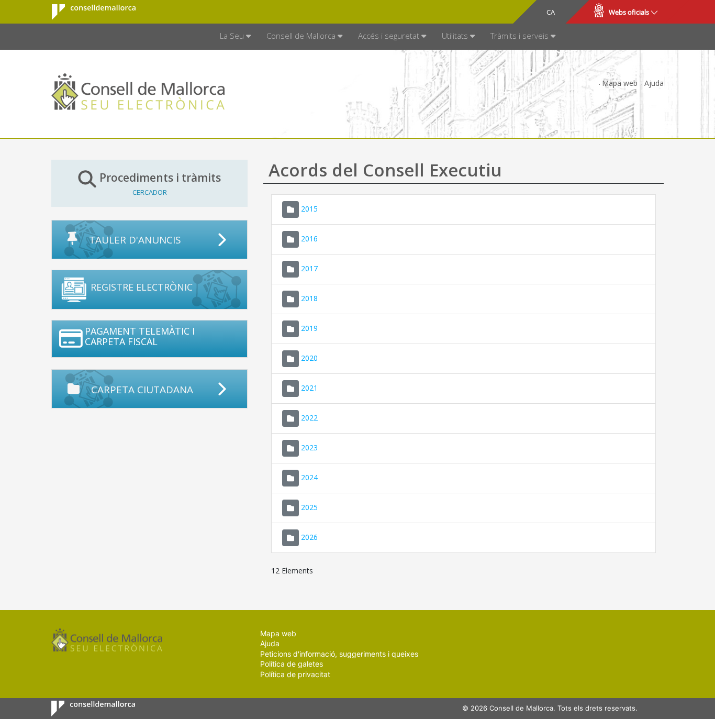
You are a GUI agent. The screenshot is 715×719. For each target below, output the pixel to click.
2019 (309, 328)
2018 (309, 298)
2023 (309, 447)
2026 (309, 536)
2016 (309, 238)
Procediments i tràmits (160, 183)
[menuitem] (235, 37)
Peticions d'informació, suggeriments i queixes (339, 653)
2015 (309, 208)
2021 (309, 387)
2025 (309, 507)
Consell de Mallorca (87, 12)
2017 (309, 268)
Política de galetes (291, 663)
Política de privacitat (295, 674)
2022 (309, 417)
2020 (309, 357)
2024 (309, 477)
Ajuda (654, 83)
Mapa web (620, 83)
